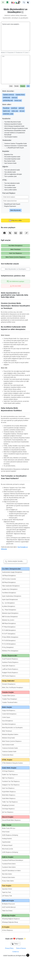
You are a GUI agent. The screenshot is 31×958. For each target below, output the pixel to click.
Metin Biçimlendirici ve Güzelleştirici (15, 269)
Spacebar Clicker (7, 889)
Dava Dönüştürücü (7, 720)
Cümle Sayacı (6, 717)
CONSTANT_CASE (8, 114)
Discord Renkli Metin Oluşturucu (11, 820)
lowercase (14, 97)
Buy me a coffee (17, 220)
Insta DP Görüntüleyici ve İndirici (11, 870)
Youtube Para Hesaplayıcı (9, 699)
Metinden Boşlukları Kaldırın (10, 734)
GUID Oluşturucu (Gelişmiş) (10, 835)
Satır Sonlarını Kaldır (10, 163)
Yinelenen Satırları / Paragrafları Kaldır (15, 143)
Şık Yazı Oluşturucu (7, 812)
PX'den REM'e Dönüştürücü (10, 637)
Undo (11, 86)
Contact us (15, 951)
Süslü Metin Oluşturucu (8, 798)
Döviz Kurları (6, 831)
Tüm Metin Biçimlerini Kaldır (12, 122)
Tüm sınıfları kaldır (9, 185)
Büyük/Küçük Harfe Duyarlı (16, 147)
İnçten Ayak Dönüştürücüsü (10, 599)
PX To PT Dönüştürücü (8, 633)
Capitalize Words (20, 94)
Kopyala (23, 86)
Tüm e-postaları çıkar (10, 176)
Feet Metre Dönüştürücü (9, 592)
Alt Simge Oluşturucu (8, 771)
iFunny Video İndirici (8, 881)
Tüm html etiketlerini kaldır (12, 183)
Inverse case (18, 100)
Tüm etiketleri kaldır (10, 172)
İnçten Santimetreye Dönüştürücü (11, 596)
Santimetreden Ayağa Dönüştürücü (12, 572)
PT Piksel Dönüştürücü (8, 627)
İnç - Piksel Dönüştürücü (9, 609)
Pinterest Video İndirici (8, 877)
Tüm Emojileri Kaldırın (10, 137)
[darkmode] (28, 2)
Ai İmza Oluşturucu (7, 930)
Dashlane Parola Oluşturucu (10, 662)
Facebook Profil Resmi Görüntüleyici (12, 860)
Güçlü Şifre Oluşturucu (8, 665)
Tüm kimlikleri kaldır (10, 187)
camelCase (14, 108)
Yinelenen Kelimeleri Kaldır (10, 748)
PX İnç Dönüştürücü (8, 647)
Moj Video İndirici (7, 874)
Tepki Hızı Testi (6, 892)
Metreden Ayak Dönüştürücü (10, 613)
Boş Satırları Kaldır (9, 161)
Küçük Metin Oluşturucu (9, 791)
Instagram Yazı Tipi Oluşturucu (11, 784)
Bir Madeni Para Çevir (8, 904)
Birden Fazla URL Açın (8, 828)
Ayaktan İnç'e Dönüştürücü (9, 589)
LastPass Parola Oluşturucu (10, 669)
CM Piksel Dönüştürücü (9, 575)
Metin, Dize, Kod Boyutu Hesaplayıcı (12, 687)
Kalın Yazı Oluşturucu (15, 253)
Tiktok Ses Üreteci (7, 910)
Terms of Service (21, 948)
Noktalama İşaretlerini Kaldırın (13, 124)
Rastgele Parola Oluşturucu (10, 672)
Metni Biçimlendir (15, 210)
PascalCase (6, 108)
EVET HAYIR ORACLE (9, 907)
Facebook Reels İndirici (9, 863)
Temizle (16, 86)
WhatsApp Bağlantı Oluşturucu (11, 918)
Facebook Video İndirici (9, 867)
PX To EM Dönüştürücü (9, 640)
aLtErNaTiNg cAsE (8, 100)
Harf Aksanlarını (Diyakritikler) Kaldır (15, 130)
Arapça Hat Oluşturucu (8, 710)
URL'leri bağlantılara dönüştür (13, 174)
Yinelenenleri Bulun (7, 755)
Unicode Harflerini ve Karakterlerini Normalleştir (14, 133)
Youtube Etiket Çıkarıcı (8, 695)
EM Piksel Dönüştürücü (9, 582)
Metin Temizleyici (15, 249)
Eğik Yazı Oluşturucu (8, 778)
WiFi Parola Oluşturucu (8, 676)
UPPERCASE (6, 97)
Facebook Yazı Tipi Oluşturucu (11, 781)
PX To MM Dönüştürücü (9, 630)
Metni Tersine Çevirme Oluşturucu (15, 257)
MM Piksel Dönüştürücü (9, 623)
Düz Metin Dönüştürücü (15, 245)
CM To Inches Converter (9, 579)
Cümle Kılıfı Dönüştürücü (9, 714)
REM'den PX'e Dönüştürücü (10, 651)
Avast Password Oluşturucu (10, 659)
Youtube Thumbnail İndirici (9, 702)
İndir (28, 86)
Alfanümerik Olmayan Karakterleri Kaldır (16, 128)
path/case (21, 108)
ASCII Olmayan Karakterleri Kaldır (14, 126)
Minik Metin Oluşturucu (8, 795)
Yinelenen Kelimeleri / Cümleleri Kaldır (15, 145)
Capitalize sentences (8, 94)
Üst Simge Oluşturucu (8, 808)
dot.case (22, 111)
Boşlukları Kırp (8, 154)
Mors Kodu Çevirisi (7, 849)
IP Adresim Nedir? (7, 845)
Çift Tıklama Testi (7, 895)
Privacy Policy (9, 948)
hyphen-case (6, 111)
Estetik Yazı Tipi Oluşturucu (10, 774)
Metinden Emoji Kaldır (8, 738)
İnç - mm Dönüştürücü (8, 603)
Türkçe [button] (15, 943)
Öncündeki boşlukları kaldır (12, 156)
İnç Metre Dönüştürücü (8, 606)
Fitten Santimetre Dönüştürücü (11, 586)
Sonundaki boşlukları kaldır (12, 159)
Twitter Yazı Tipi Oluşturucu (10, 802)
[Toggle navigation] (3, 2)
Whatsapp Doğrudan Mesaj (10, 922)
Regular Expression (10, 206)
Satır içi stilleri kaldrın (10, 189)
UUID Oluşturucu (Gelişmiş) (10, 852)
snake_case (15, 111)
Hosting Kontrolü (7, 838)
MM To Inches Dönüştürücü (10, 616)
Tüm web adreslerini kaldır (12, 170)
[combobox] (15, 561)
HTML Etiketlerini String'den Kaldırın (12, 763)
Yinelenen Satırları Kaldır (9, 751)
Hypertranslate (6, 842)
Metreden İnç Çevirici (8, 620)
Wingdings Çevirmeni (8, 805)
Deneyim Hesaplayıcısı (8, 684)
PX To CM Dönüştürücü (9, 644)
